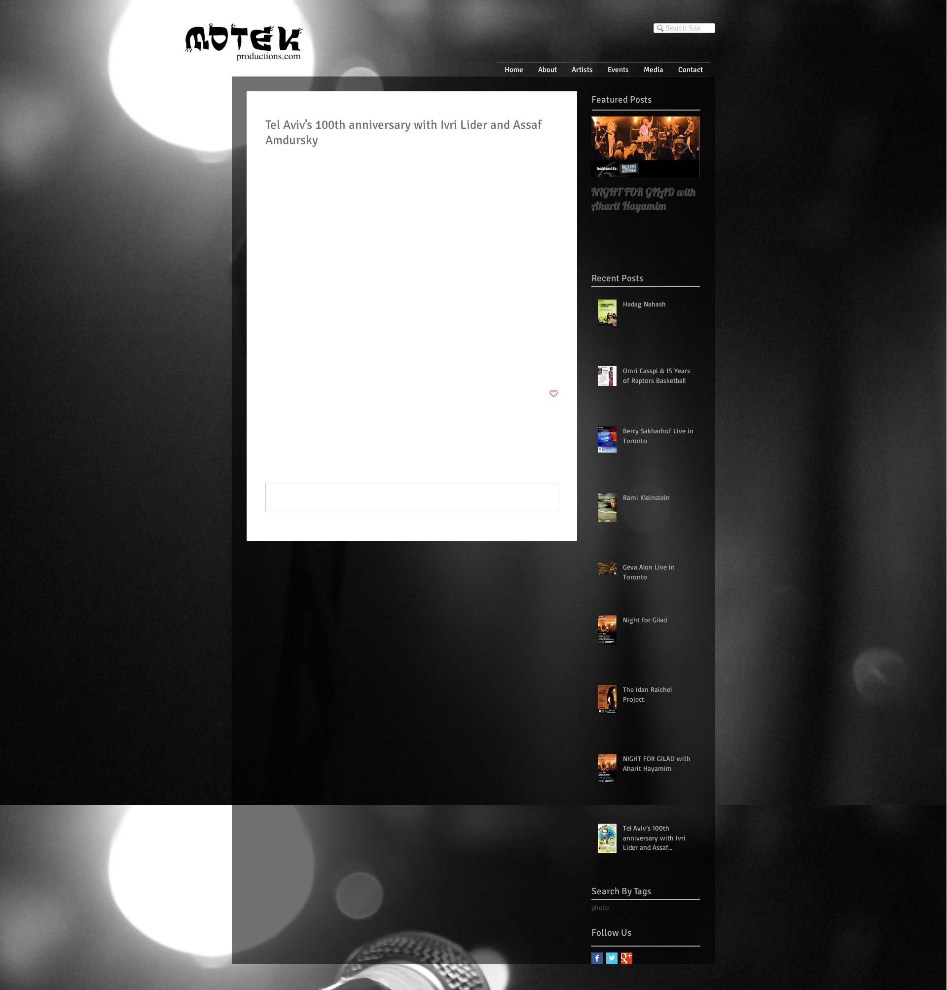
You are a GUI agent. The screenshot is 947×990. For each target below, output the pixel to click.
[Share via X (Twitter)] (294, 363)
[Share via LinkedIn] (318, 363)
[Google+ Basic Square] (626, 958)
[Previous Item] (607, 146)
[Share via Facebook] (270, 363)
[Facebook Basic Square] (597, 958)
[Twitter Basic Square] (612, 958)
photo (274, 333)
